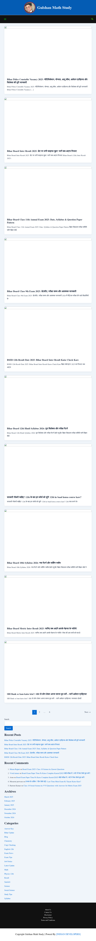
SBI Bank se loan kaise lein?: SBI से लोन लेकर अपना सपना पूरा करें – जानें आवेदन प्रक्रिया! (47, 694)
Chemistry (8, 841)
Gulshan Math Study (54, 7)
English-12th (9, 849)
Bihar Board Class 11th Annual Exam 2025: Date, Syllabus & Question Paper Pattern (44, 221)
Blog (6, 837)
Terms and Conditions (48, 920)
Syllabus (7, 898)
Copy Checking (10, 845)
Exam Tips (8, 857)
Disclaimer (48, 915)
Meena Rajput (15, 769)
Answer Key (9, 828)
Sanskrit (7, 882)
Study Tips (8, 894)
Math (6, 869)
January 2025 (9, 805)
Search (6, 719)
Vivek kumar (14, 773)
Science (7, 886)
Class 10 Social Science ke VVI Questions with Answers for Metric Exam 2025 (52, 785)
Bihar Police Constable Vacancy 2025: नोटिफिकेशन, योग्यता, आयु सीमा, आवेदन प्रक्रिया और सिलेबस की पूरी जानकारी (47, 81)
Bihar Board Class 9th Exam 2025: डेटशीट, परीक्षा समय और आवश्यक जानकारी (41, 291)
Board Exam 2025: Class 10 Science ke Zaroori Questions (43, 769)
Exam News (8, 853)
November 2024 (10, 813)
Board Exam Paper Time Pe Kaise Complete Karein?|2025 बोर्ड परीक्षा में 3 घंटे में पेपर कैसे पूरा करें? (56, 773)
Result (6, 878)
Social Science (9, 890)
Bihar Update (9, 832)
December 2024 (10, 809)
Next (87, 712)
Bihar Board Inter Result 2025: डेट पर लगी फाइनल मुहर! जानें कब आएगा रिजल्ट (42, 151)
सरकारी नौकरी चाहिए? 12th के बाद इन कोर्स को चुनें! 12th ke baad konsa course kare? (44, 497)
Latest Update (9, 865)
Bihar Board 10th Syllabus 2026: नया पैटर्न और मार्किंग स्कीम (34, 562)
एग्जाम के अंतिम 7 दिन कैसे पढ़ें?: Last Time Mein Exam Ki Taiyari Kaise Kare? (53, 781)
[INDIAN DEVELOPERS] (68, 934)
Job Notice (8, 861)
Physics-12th (9, 874)
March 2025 (8, 797)
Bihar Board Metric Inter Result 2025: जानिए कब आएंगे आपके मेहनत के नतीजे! (42, 628)
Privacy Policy (48, 917)
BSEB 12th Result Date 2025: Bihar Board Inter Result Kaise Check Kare (43, 359)
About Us (48, 910)
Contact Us (48, 912)
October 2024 (9, 817)
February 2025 (9, 801)
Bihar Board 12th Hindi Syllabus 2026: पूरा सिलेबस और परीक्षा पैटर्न (37, 428)
